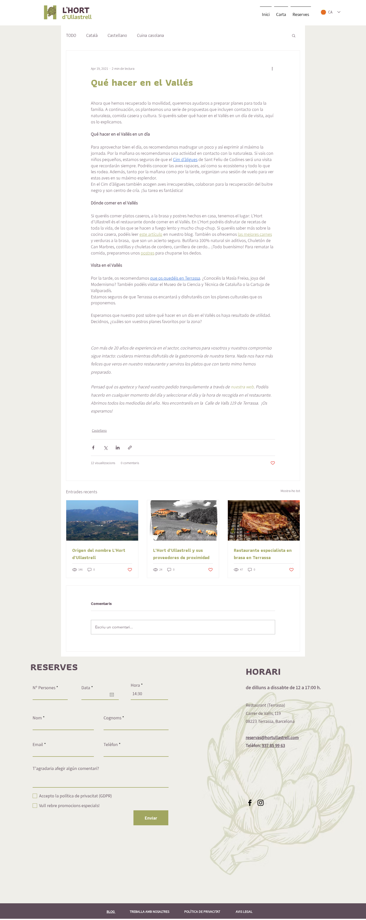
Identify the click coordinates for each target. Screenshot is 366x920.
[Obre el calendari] (112, 695)
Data (88, 687)
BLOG (111, 911)
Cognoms (112, 718)
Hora (135, 685)
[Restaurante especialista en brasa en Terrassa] (264, 520)
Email (38, 744)
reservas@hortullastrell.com (272, 737)
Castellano (117, 35)
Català (92, 35)
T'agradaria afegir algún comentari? (66, 768)
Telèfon (111, 744)
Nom (37, 718)
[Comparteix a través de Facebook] (93, 447)
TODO (71, 35)
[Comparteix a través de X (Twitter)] (105, 447)
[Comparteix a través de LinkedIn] (117, 447)
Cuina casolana (150, 35)
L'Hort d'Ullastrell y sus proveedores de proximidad (181, 554)
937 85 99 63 (273, 745)
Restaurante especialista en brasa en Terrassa (263, 554)
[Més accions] (272, 69)
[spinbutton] (149, 693)
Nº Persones (44, 687)
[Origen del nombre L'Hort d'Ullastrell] (102, 520)
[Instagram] (260, 803)
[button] (293, 35)
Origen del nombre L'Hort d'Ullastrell (98, 554)
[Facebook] (250, 803)
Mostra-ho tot (290, 491)
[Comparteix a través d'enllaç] (129, 447)
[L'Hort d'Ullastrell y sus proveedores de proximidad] (183, 520)
